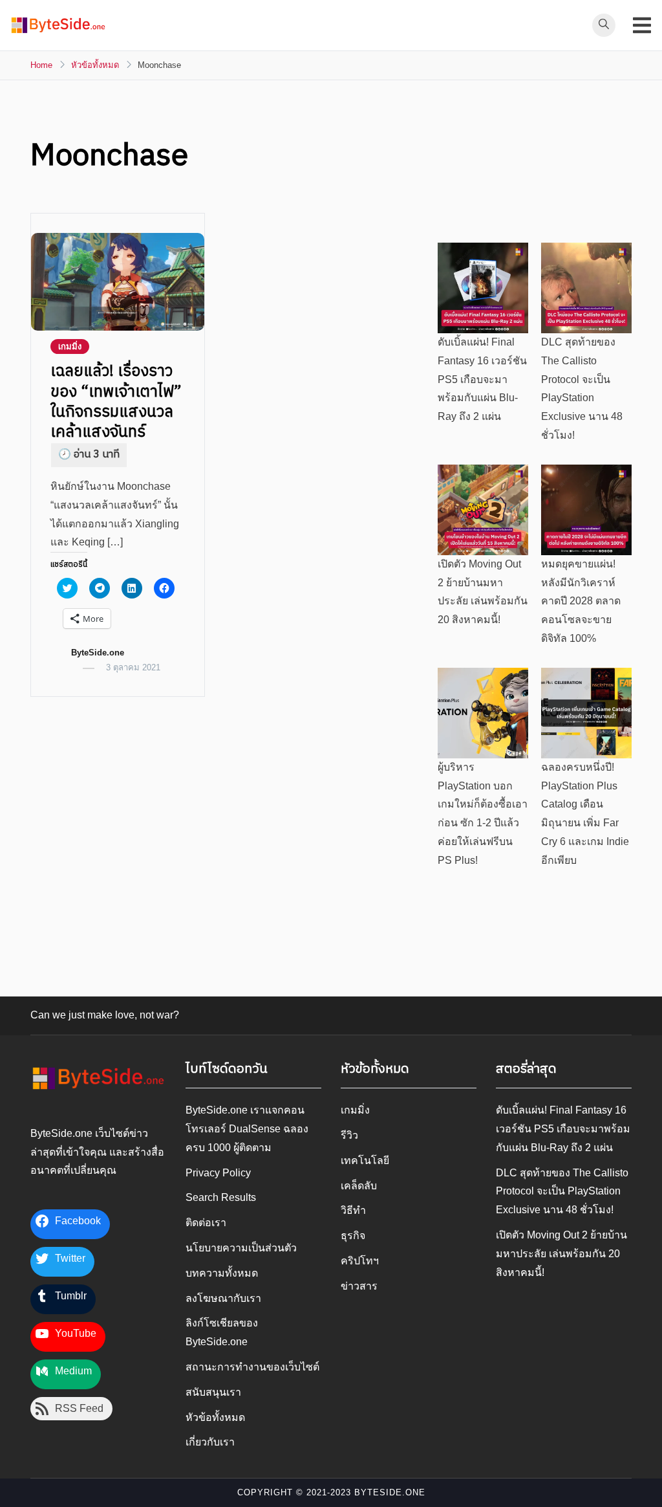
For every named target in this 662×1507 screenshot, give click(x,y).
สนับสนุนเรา (213, 1392)
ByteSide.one (97, 652)
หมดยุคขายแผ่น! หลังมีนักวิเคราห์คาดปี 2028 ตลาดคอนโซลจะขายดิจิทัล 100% (581, 601)
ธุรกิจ (353, 1235)
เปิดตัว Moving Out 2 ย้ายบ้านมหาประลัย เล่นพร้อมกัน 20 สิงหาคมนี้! (561, 1253)
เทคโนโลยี (365, 1160)
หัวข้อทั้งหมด (215, 1417)
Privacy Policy (218, 1172)
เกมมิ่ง (69, 346)
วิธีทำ (353, 1210)
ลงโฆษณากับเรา (223, 1298)
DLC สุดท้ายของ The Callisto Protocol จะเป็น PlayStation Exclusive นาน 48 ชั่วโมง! (562, 1191)
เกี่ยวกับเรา (210, 1441)
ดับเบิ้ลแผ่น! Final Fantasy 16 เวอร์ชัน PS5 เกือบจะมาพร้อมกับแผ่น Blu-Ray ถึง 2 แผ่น (482, 379)
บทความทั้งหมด (222, 1273)
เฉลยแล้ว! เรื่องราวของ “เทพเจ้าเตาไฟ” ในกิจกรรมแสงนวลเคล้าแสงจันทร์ (116, 401)
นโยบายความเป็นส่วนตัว (241, 1247)
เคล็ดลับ (359, 1185)
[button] (58, 25)
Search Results (221, 1197)
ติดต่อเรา (206, 1222)
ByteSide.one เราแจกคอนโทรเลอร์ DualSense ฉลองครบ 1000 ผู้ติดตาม (247, 1129)
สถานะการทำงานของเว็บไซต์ (252, 1366)
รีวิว (349, 1135)
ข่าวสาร (359, 1286)
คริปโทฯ (360, 1260)
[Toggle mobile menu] (642, 25)
